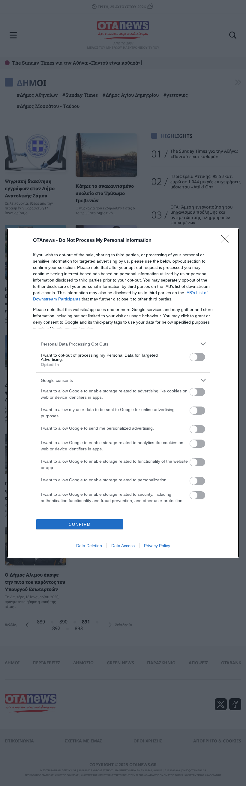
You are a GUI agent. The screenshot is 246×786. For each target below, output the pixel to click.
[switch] (197, 357)
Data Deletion (89, 545)
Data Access (123, 545)
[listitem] (123, 344)
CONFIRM (80, 524)
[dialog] (123, 393)
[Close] (226, 240)
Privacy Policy (157, 545)
